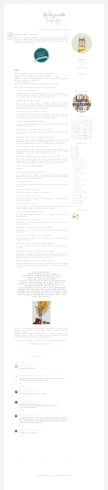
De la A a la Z (81, 120)
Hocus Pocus (81, 124)
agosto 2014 (77, 166)
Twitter (42, 29)
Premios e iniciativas (79, 174)
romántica (74, 138)
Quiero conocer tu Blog (80, 190)
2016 (74, 153)
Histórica (73, 124)
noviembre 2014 (78, 160)
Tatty (19, 365)
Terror (89, 138)
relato (72, 135)
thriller (73, 139)
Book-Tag (73, 119)
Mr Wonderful (77, 186)
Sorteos (82, 138)
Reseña (79, 135)
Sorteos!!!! (77, 181)
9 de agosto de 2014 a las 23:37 (30, 414)
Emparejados (87, 121)
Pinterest (49, 29)
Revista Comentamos (83, 137)
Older (65, 461)
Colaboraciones (81, 67)
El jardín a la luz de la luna (81, 172)
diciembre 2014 (78, 159)
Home (41, 461)
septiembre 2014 (78, 164)
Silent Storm (21, 401)
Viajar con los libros (80, 139)
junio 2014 (77, 196)
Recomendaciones (84, 133)
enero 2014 (77, 204)
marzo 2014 (77, 200)
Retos (82, 65)
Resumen (90, 135)
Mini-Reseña (80, 131)
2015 (74, 155)
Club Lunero (87, 119)
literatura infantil (77, 130)
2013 (74, 206)
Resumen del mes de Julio (80, 192)
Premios (45, 356)
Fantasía (86, 123)
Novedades (74, 132)
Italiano (83, 127)
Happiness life (22, 430)
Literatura (84, 128)
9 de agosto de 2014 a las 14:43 (33, 401)
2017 (74, 151)
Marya (20, 414)
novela (81, 132)
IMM (87, 125)
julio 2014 (77, 194)
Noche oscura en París (79, 179)
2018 (74, 150)
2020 (74, 146)
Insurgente (76, 177)
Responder (21, 371)
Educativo (79, 121)
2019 (74, 148)
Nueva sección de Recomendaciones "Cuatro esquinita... (81, 169)
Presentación (74, 133)
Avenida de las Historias (24, 375)
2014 (74, 157)
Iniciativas (82, 62)
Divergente (77, 183)
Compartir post (41, 352)
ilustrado (81, 125)
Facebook (65, 29)
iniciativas (74, 127)
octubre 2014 (77, 162)
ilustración (74, 125)
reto (74, 137)
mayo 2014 (77, 198)
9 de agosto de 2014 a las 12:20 (30, 365)
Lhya (50, 475)
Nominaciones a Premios (80, 185)
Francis (20, 390)
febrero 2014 (77, 202)
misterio (87, 131)
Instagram (57, 29)
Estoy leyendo (75, 123)
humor (88, 124)
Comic (72, 120)
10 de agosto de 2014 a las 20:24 (34, 430)
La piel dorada (77, 188)
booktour (79, 119)
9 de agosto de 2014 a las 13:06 (31, 390)
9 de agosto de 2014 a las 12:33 (39, 375)
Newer (18, 461)
